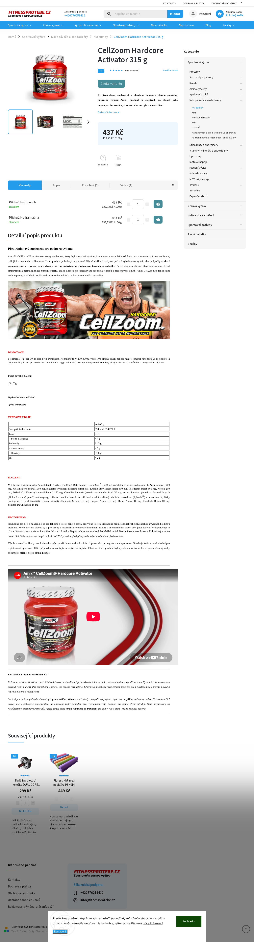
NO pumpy (197, 107)
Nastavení (60, 931)
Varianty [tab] (25, 185)
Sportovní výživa (199, 62)
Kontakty (169, 3)
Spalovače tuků (199, 95)
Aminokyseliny (198, 89)
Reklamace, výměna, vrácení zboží (30, 907)
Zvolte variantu (111, 84)
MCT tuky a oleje (200, 179)
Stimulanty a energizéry (204, 145)
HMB (194, 112)
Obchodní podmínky (224, 3)
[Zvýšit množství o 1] (147, 204)
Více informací (153, 923)
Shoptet (23, 931)
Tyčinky (194, 185)
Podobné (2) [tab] (90, 185)
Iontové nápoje (199, 162)
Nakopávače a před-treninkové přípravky (214, 132)
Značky (192, 244)
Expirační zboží (199, 196)
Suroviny (195, 191)
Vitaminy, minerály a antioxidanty (209, 151)
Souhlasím (189, 921)
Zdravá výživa (197, 206)
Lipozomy (195, 156)
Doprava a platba (194, 3)
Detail (64, 807)
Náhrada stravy (199, 174)
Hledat (175, 13)
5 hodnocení (132, 70)
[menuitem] (22, 25)
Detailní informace (108, 112)
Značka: (170, 70)
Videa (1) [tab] (126, 185)
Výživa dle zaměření (201, 215)
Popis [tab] (56, 185)
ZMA (194, 122)
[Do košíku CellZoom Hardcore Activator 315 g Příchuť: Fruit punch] (158, 204)
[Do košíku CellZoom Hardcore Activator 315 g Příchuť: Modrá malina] (158, 220)
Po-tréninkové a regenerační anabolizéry (214, 137)
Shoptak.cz (41, 931)
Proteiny (195, 72)
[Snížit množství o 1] (128, 204)
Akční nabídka (197, 234)
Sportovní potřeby (200, 225)
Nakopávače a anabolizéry (205, 100)
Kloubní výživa (198, 168)
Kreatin (194, 83)
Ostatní (196, 127)
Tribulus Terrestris (201, 117)
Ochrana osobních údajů (24, 900)
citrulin (141, 703)
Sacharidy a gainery (201, 78)
